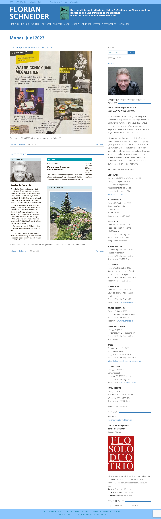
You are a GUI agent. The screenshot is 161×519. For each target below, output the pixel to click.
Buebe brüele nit (18, 154)
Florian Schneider (29, 12)
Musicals (57, 23)
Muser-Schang (71, 23)
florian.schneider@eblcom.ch (36, 2)
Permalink (99, 144)
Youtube (64, 2)
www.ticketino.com (115, 194)
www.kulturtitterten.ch (127, 382)
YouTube (118, 511)
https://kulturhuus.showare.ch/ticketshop (124, 361)
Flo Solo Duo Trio (30, 23)
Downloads (123, 23)
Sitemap (68, 511)
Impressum (96, 511)
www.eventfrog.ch (125, 321)
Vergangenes (109, 23)
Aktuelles (14, 23)
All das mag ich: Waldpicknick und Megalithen (31, 47)
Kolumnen (86, 23)
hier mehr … (112, 63)
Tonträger (46, 23)
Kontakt (85, 511)
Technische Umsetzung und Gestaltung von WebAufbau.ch (81, 514)
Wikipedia (74, 2)
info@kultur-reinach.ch (127, 302)
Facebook (54, 2)
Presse (96, 23)
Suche (76, 511)
